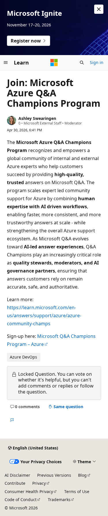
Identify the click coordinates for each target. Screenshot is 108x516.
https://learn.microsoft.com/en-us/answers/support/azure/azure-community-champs (44, 315)
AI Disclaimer (17, 475)
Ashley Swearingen (37, 118)
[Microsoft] (54, 62)
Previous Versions (54, 475)
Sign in (96, 62)
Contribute (15, 483)
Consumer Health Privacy (29, 491)
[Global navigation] (6, 62)
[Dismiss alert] (98, 9)
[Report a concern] (12, 420)
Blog (82, 475)
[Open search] (82, 62)
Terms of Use (76, 491)
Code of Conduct (21, 499)
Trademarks (59, 499)
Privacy (39, 483)
